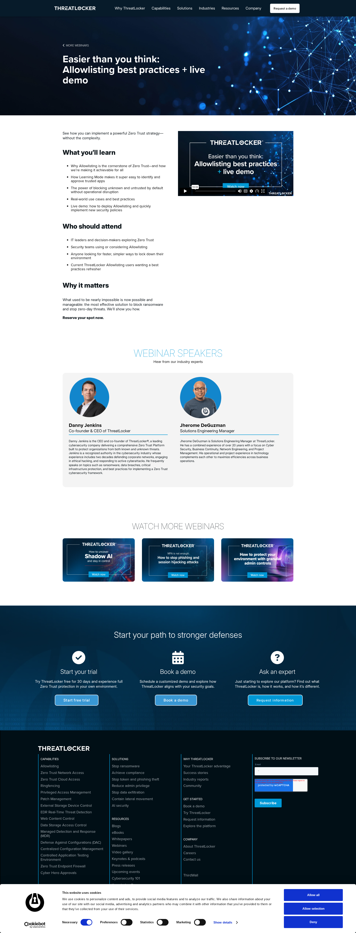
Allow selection (313, 908)
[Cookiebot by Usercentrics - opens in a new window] (35, 925)
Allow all (313, 895)
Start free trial (76, 700)
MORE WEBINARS (76, 45)
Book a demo (176, 700)
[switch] (126, 922)
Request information (275, 700)
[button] (129, 8)
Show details (222, 922)
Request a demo (285, 8)
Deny (313, 922)
